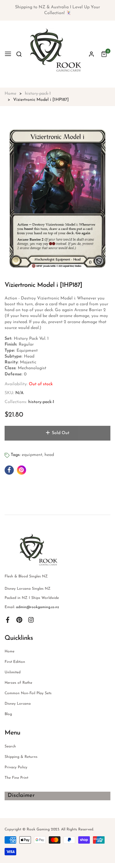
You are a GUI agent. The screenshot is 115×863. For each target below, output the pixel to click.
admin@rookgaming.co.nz (37, 607)
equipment (32, 455)
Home (9, 651)
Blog (8, 714)
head (49, 455)
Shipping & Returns (21, 757)
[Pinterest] (19, 619)
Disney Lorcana (18, 704)
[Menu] (8, 54)
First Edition (15, 662)
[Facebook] (8, 619)
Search (10, 746)
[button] (19, 54)
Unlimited (13, 672)
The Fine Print (16, 778)
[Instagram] (31, 619)
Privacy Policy (16, 767)
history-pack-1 (41, 402)
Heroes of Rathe (18, 683)
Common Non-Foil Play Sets (28, 693)
